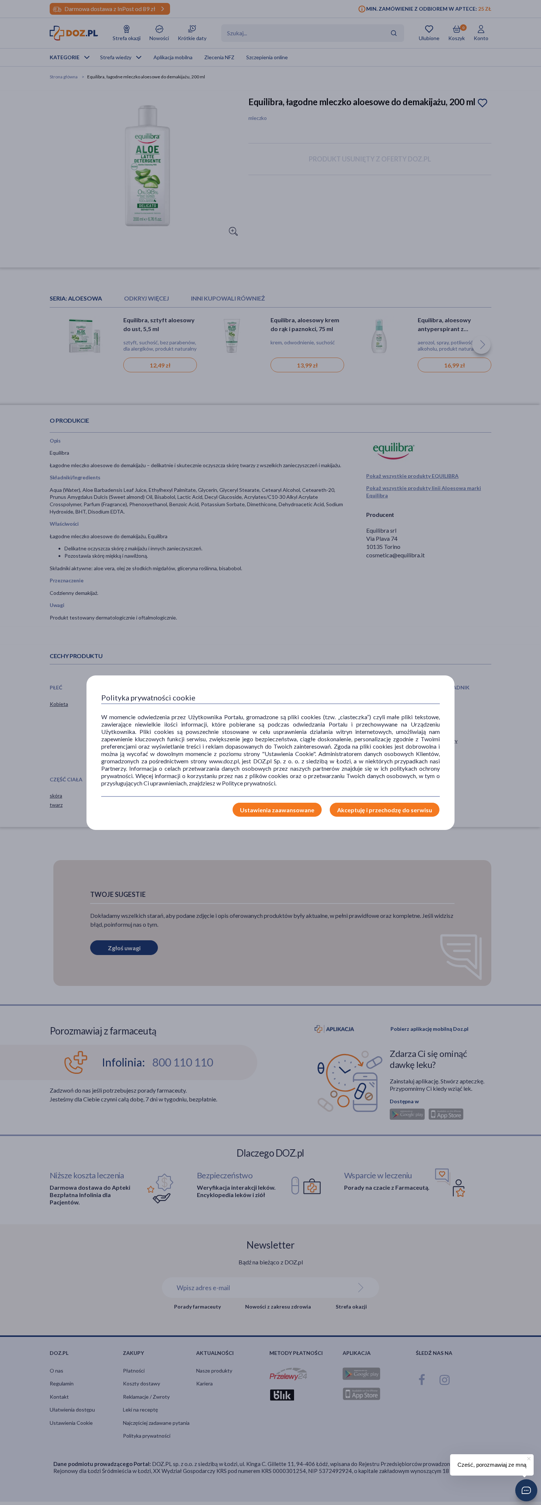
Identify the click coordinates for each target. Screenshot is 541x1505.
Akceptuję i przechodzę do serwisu (384, 809)
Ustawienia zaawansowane (277, 809)
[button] (526, 1490)
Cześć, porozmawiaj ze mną (491, 1465)
